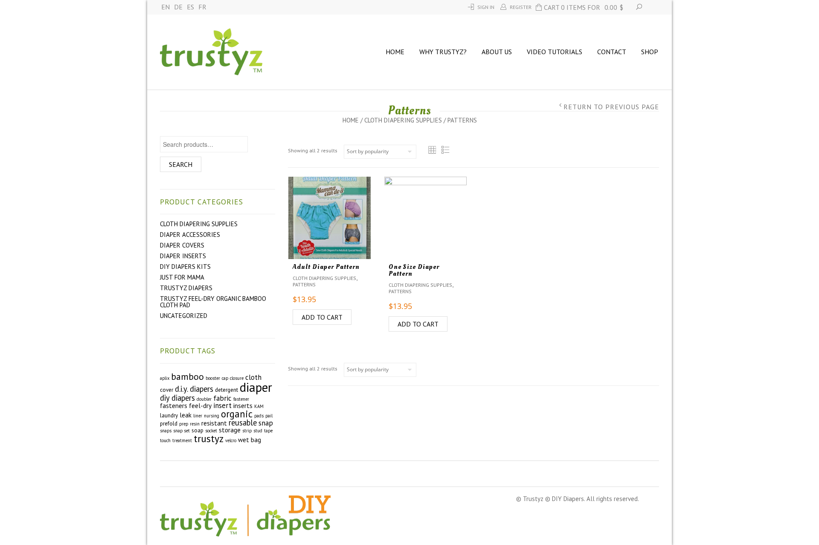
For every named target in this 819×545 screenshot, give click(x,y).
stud (257, 431)
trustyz (209, 438)
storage (230, 430)
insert (222, 405)
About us (497, 51)
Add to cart (322, 317)
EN (165, 7)
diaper (256, 387)
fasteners (173, 405)
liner (197, 416)
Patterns (304, 284)
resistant (214, 423)
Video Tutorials (554, 51)
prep (183, 424)
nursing (211, 416)
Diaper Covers (182, 245)
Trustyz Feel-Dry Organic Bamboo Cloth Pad (213, 301)
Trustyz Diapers (186, 288)
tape (268, 431)
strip (247, 431)
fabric (222, 398)
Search (180, 164)
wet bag (249, 439)
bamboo (187, 376)
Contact (611, 51)
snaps (165, 431)
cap (225, 378)
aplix (164, 378)
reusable (243, 422)
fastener (241, 399)
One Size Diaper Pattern (414, 270)
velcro (230, 440)
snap (265, 423)
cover (166, 389)
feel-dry (200, 405)
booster (213, 378)
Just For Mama (182, 277)
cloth (253, 377)
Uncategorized (183, 316)
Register (520, 7)
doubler (204, 399)
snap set (181, 431)
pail (269, 416)
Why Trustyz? (443, 51)
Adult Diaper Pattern (326, 266)
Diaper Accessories (190, 234)
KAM (259, 406)
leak (186, 415)
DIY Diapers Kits (185, 266)
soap (197, 430)
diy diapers (177, 398)
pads (259, 416)
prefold (168, 423)
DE (178, 7)
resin (195, 424)
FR (202, 7)
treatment (182, 440)
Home (395, 51)
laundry (169, 415)
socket (211, 431)
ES (190, 7)
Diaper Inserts (183, 256)
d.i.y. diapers (194, 389)
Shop (649, 51)
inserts (243, 405)
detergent (226, 389)
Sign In (485, 7)
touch (165, 440)
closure (237, 378)
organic (237, 414)
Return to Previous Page (611, 106)
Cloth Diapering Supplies (403, 120)
